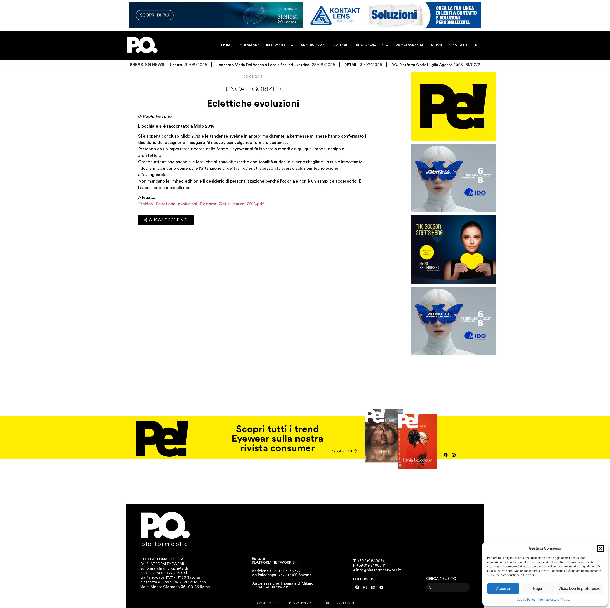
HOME (227, 45)
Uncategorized (253, 89)
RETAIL (330, 65)
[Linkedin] (373, 587)
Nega (537, 588)
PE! (477, 45)
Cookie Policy (526, 599)
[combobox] (448, 587)
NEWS (436, 45)
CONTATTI (458, 45)
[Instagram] (454, 455)
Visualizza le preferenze (579, 588)
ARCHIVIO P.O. (313, 45)
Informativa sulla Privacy (554, 599)
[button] (600, 548)
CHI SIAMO (249, 45)
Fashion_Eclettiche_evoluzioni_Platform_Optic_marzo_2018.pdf (201, 204)
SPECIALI (341, 45)
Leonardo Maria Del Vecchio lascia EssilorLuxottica (242, 65)
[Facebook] (446, 455)
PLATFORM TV (369, 45)
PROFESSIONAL (410, 45)
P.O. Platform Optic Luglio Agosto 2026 (406, 65)
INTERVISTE (277, 45)
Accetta (503, 588)
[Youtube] (381, 587)
